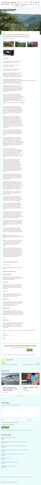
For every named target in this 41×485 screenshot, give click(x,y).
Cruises (2, 459)
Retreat (12, 354)
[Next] (38, 384)
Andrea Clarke (6, 38)
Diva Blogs (2, 439)
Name (3, 419)
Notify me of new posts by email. (8, 424)
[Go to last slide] (3, 384)
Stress (16, 354)
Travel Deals (15, 5)
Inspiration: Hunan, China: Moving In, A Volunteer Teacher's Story (13, 445)
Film (36, 4)
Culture (2, 4)
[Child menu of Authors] (22, 6)
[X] (34, 2)
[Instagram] (36, 2)
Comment (4, 407)
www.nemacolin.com (22, 100)
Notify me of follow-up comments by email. (10, 422)
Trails (19, 354)
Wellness (7, 4)
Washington (28, 354)
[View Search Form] (38, 5)
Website (29, 419)
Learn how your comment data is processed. (23, 430)
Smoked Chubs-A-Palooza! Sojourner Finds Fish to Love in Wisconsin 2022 (15, 449)
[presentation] (10, 379)
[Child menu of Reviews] (31, 4)
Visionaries (17, 4)
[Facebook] (31, 2)
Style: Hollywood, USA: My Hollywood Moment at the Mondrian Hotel (14, 441)
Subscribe (29, 349)
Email (16, 419)
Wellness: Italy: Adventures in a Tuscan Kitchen (31, 364)
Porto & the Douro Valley (5, 457)
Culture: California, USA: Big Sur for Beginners (9, 364)
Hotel (9, 354)
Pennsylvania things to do (17, 330)
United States (23, 354)
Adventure (5, 354)
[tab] (18, 395)
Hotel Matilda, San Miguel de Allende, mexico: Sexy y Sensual (12, 453)
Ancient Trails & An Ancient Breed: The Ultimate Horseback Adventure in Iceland (10, 389)
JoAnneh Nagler (26, 390)
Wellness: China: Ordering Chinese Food (8, 466)
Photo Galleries (24, 4)
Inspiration (2, 447)
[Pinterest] (38, 2)
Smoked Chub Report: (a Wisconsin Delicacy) (9, 462)
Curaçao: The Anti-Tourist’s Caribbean (8, 437)
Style (12, 4)
